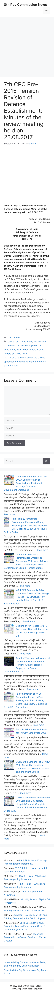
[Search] (46, 461)
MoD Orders (13, 337)
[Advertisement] (27, 44)
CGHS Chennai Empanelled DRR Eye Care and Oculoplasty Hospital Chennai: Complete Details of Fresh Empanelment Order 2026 (27, 804)
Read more (9, 514)
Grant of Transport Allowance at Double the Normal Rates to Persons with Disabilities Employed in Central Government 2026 (27, 665)
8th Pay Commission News (25, 5)
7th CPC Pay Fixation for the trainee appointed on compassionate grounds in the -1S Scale (25, 361)
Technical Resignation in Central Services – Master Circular (25, 937)
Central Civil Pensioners (19, 341)
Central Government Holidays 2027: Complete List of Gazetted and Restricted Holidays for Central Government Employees (25, 483)
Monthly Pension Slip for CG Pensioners (25, 910)
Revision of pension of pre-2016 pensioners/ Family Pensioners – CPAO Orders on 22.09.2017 (24, 349)
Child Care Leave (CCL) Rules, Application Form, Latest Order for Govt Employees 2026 (25, 926)
